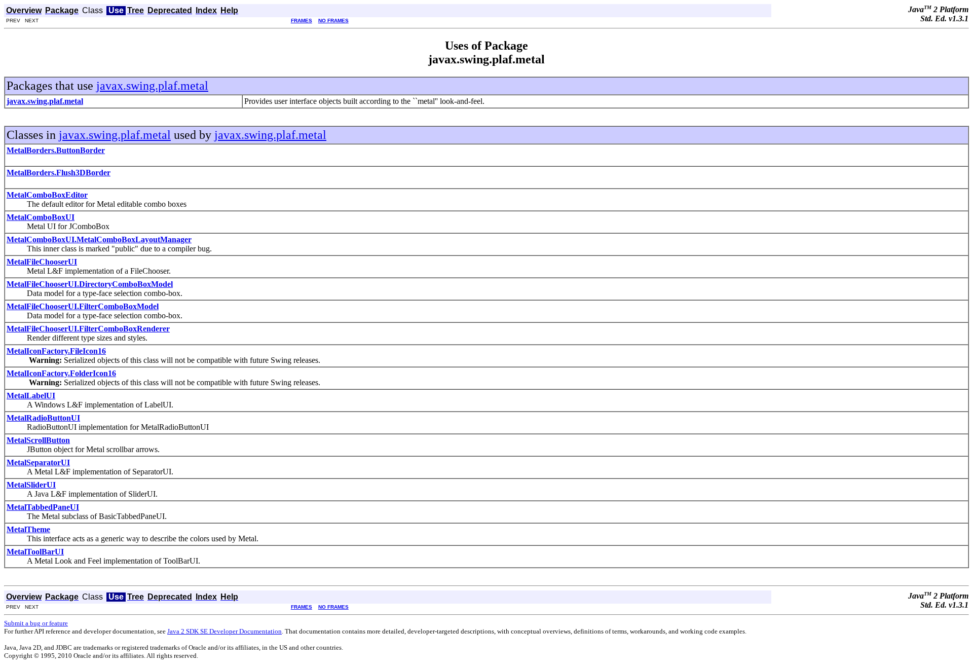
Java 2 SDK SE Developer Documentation (224, 631)
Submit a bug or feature (36, 623)
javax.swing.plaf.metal (152, 85)
